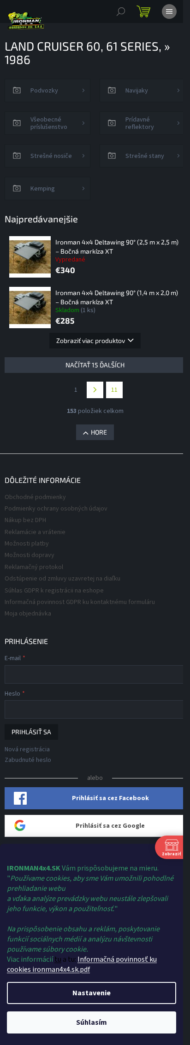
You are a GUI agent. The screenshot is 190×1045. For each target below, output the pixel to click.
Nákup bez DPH (25, 520)
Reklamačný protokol (34, 567)
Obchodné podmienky (35, 497)
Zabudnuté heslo (28, 760)
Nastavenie (91, 993)
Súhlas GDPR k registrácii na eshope (54, 590)
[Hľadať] (121, 11)
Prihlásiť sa (31, 732)
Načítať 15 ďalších (95, 365)
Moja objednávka (28, 613)
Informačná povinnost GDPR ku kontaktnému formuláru (80, 602)
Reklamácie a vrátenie (35, 532)
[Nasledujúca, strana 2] (95, 390)
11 (114, 390)
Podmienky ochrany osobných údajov (56, 508)
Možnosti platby (27, 543)
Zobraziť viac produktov (90, 340)
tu (57, 959)
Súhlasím (91, 1022)
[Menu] (169, 11)
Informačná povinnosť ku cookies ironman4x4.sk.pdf (82, 964)
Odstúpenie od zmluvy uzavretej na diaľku (62, 578)
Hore (99, 432)
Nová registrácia (27, 749)
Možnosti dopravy (29, 555)
